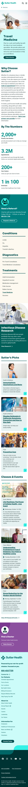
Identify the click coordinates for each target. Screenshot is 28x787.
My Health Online (6, 688)
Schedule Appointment (7, 679)
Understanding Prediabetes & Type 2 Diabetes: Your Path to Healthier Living (12, 551)
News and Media (7, 729)
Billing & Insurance (6, 691)
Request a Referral (9, 220)
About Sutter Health (6, 703)
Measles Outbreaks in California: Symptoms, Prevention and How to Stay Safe (12, 419)
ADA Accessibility (5, 768)
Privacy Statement (5, 773)
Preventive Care (9, 452)
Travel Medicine (7, 292)
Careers (3, 711)
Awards (3, 709)
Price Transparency (16, 768)
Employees (4, 724)
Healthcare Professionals (8, 727)
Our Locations (5, 685)
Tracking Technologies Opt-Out (8, 777)
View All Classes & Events (9, 618)
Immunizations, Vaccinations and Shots (12, 384)
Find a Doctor (10, 57)
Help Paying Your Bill (7, 696)
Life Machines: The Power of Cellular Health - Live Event (13, 504)
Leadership (4, 714)
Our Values (4, 717)
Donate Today (7, 741)
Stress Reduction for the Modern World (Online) (13, 594)
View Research (6, 346)
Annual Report (6, 706)
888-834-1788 (5, 216)
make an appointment (8, 86)
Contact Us (4, 674)
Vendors (3, 732)
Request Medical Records (8, 694)
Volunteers (4, 735)
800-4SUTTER (7, 670)
